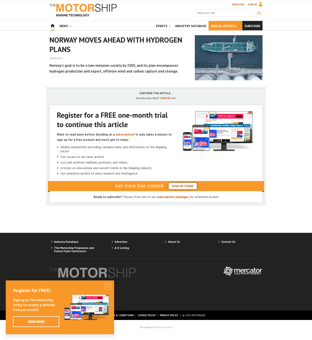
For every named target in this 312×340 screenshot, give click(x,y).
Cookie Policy (147, 315)
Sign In (252, 4)
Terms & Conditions (120, 315)
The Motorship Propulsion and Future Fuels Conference (74, 249)
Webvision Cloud (164, 327)
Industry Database (66, 241)
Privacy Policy (169, 315)
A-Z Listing (122, 248)
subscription (124, 134)
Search (259, 13)
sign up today (183, 186)
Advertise (121, 241)
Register (238, 4)
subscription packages (173, 197)
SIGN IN (165, 98)
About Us (174, 241)
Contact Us (228, 241)
